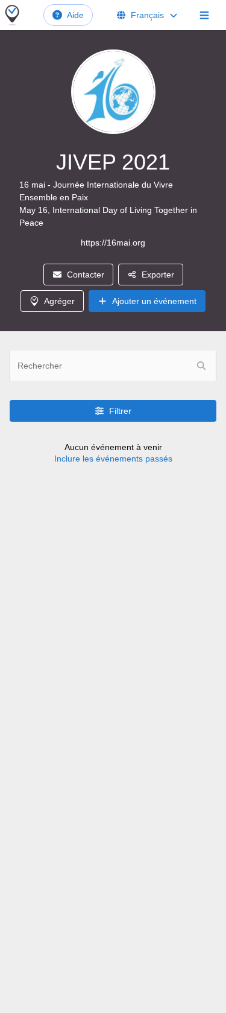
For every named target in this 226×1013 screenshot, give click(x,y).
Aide (75, 15)
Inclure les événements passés (113, 458)
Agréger (59, 301)
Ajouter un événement (154, 301)
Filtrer (120, 411)
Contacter (85, 274)
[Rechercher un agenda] (201, 366)
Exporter (158, 274)
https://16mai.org (113, 242)
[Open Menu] (204, 15)
